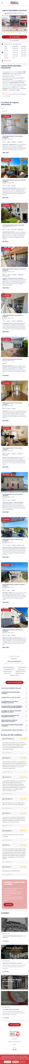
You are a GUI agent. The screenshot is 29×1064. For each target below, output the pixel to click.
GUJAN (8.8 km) (21, 669)
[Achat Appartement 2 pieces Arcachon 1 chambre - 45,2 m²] (14, 179)
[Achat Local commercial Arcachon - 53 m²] (14, 358)
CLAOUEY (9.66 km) (7, 671)
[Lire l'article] (14, 930)
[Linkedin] (13, 1050)
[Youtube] (15, 1050)
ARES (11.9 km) (7, 673)
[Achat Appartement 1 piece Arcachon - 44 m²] (14, 224)
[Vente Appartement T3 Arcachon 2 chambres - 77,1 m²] (14, 538)
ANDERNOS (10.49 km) (21, 671)
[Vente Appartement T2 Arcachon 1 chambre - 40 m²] (14, 448)
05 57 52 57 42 (15, 40)
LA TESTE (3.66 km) (22, 667)
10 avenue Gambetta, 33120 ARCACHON (12, 44)
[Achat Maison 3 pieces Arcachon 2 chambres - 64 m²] (14, 629)
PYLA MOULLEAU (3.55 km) (9, 667)
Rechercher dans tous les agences (15, 682)
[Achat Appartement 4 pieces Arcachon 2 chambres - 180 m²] (14, 269)
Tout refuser (15, 1061)
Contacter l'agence (15, 36)
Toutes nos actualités (14, 1024)
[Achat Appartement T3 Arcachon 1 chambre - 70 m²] (14, 402)
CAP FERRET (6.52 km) (9, 669)
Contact (14, 1044)
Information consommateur (14, 1041)
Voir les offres (8, 904)
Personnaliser (22, 1061)
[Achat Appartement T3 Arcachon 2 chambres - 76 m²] (14, 493)
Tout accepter (7, 1061)
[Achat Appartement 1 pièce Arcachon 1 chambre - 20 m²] (14, 584)
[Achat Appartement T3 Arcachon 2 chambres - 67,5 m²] (14, 135)
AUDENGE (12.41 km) (20, 673)
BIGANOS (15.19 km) (14, 675)
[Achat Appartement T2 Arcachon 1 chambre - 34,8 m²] (14, 314)
